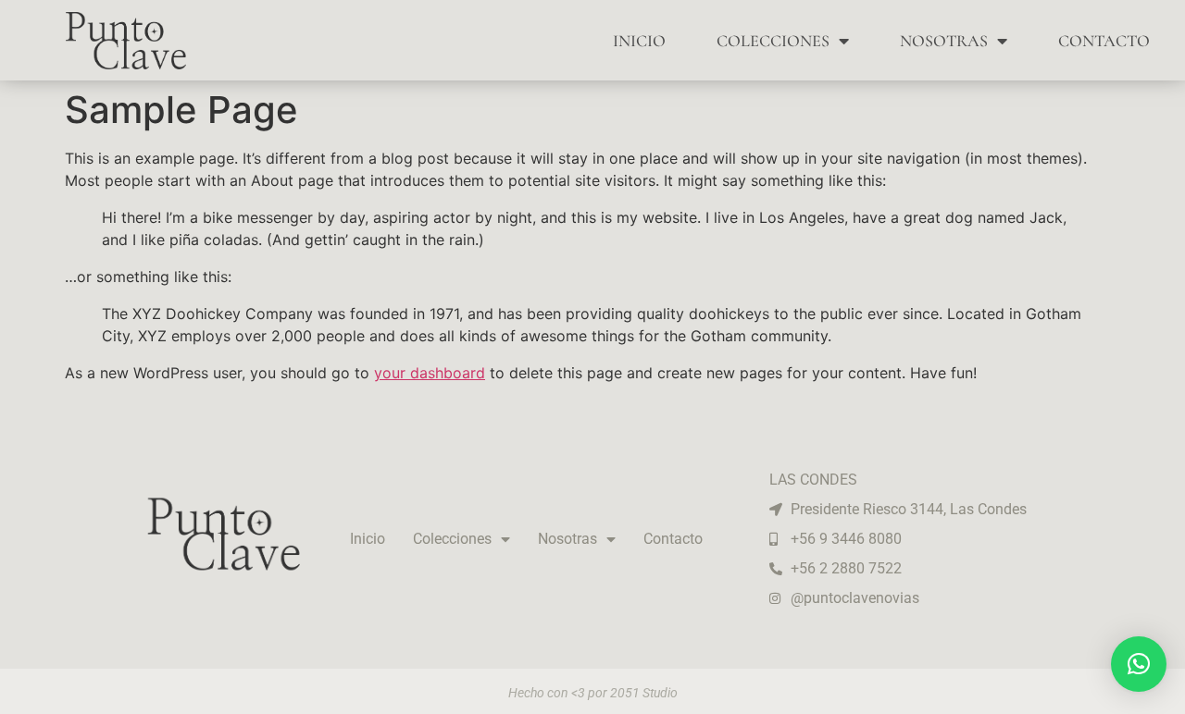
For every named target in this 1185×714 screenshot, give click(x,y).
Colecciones (773, 40)
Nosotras (944, 40)
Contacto (1104, 40)
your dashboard (429, 372)
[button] (1138, 664)
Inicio (639, 40)
